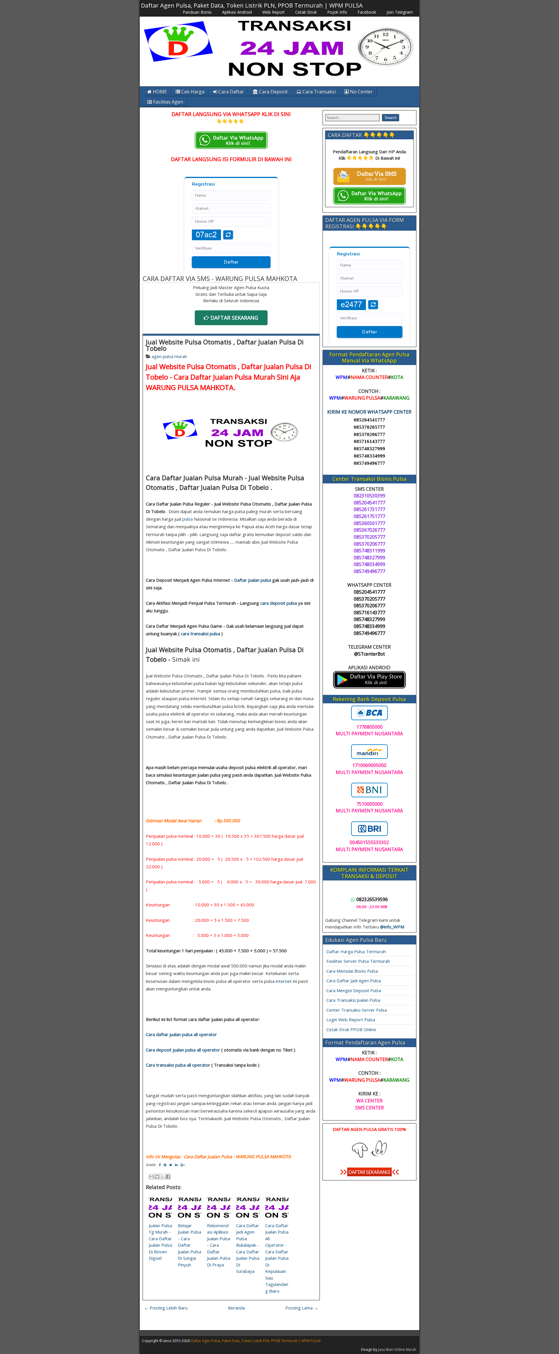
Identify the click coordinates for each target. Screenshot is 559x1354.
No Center (361, 91)
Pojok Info (337, 12)
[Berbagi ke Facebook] (168, 1176)
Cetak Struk (306, 12)
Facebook (367, 12)
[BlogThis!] (157, 1176)
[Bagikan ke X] (162, 1176)
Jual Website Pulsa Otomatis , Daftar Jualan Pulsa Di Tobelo (225, 345)
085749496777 (369, 463)
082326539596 (372, 899)
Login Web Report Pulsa (350, 1019)
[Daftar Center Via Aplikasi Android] (369, 687)
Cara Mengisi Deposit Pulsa (353, 990)
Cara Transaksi (318, 91)
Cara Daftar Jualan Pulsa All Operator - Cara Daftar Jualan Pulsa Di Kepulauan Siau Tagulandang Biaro (277, 1258)
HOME (159, 91)
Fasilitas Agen (167, 102)
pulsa (187, 519)
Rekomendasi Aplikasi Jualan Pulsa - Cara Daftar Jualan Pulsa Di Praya (218, 1245)
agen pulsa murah (169, 356)
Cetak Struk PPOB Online (351, 1029)
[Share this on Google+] (182, 1165)
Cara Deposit (273, 91)
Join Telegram (400, 12)
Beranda (236, 1308)
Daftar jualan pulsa (252, 580)
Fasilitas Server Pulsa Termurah (358, 961)
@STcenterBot (369, 654)
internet (284, 981)
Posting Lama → (301, 1308)
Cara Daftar (230, 91)
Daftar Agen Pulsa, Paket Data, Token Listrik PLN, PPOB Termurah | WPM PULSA (252, 5)
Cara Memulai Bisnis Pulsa (352, 971)
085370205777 (369, 427)
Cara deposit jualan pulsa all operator (183, 1050)
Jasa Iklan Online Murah (397, 1349)
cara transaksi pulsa (200, 633)
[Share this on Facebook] (160, 1165)
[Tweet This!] (171, 1165)
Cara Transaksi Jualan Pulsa (353, 1000)
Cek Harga (192, 91)
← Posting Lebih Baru (165, 1308)
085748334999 (369, 456)
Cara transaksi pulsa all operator (178, 1065)
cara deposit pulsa (278, 603)
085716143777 (369, 441)
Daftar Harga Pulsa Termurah (356, 951)
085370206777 (369, 434)
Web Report (273, 12)
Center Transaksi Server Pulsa (356, 1010)
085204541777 (369, 420)
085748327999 (369, 448)
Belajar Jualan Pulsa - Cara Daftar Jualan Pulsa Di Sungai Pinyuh (189, 1245)
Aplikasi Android (237, 12)
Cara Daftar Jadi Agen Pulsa (353, 980)
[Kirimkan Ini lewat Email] (151, 1176)
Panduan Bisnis (197, 12)
